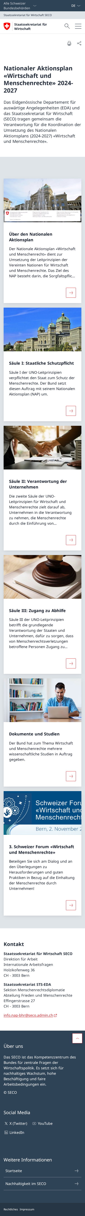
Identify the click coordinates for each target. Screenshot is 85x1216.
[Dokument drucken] (69, 43)
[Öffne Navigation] (78, 26)
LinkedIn (17, 1132)
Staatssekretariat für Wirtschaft (30, 26)
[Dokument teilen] (79, 43)
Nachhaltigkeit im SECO (25, 1183)
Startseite (13, 1170)
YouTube (45, 1123)
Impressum (27, 1209)
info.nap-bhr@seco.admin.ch (28, 1015)
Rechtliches (11, 1209)
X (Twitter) (18, 1123)
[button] (77, 1038)
